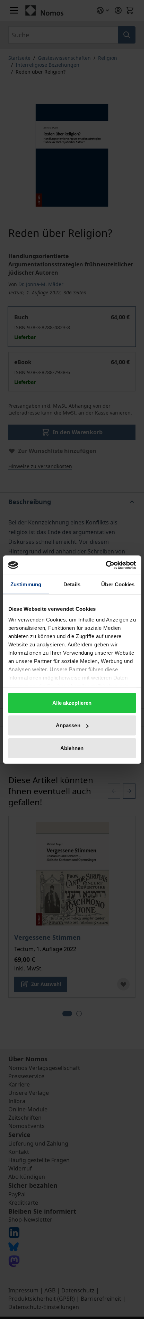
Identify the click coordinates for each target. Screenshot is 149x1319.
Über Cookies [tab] (117, 584)
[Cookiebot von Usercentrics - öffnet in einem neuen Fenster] (105, 565)
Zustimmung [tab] (25, 584)
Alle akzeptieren (72, 702)
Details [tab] (71, 584)
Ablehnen (72, 748)
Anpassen (68, 725)
